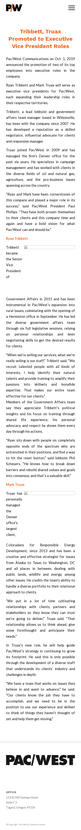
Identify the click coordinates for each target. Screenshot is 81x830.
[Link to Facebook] (66, 824)
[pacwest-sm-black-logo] (33, 7)
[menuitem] (70, 7)
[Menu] (70, 7)
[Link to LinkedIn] (72, 824)
